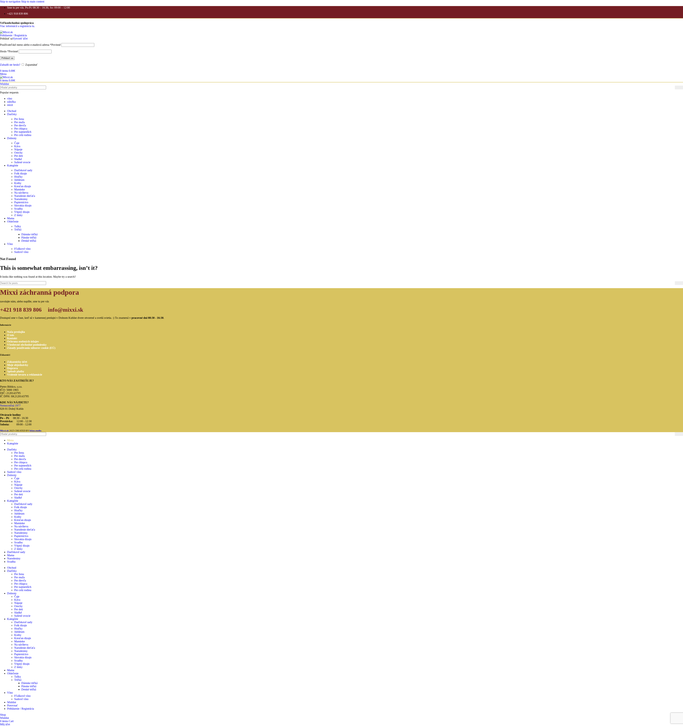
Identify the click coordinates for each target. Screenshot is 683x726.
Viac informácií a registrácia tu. (17, 24)
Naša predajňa (16, 331)
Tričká (17, 229)
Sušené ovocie (22, 162)
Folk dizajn (20, 173)
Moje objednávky (17, 364)
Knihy (17, 183)
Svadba (18, 208)
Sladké (18, 159)
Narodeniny (21, 199)
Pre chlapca (20, 128)
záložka (11, 101)
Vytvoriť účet (20, 38)
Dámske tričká (29, 234)
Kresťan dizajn (22, 186)
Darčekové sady (23, 170)
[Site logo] (6, 32)
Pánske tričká (28, 237)
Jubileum (19, 179)
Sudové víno (21, 251)
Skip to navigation (10, 1)
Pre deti (18, 155)
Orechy (18, 152)
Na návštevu (21, 192)
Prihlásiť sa (7, 58)
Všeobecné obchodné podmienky (27, 344)
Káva (17, 146)
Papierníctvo (21, 202)
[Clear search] (672, 87)
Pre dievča (20, 125)
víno (9, 98)
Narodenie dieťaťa (24, 195)
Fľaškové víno (22, 248)
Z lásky (18, 215)
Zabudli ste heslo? (10, 64)
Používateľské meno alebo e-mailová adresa (30, 44)
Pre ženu (19, 118)
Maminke (19, 189)
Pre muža (19, 122)
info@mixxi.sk (65, 309)
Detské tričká (28, 240)
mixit (10, 104)
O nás (10, 335)
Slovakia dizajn (22, 205)
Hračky (18, 176)
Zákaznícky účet (17, 361)
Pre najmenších (22, 131)
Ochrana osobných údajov (23, 341)
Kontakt (12, 338)
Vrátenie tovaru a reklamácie (24, 374)
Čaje (16, 143)
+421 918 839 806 (21, 309)
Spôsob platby (15, 371)
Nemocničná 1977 (10, 405)
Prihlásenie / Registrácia (20, 708)
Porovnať (12, 705)
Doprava (12, 368)
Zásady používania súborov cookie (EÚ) (31, 347)
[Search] (679, 87)
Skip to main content (32, 1)
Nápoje (18, 149)
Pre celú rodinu (22, 135)
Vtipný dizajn (22, 211)
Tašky (17, 226)
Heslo (9, 51)
